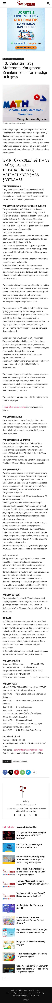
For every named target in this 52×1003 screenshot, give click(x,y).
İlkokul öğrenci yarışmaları (14, 407)
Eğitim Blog (35, 995)
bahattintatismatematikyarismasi (28, 750)
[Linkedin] (26, 815)
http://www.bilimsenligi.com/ (26, 805)
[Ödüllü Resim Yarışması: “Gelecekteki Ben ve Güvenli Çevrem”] (9, 920)
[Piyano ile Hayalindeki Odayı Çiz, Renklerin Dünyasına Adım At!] (9, 932)
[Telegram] (28, 772)
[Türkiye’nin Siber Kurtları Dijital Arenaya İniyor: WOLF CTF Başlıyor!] (9, 835)
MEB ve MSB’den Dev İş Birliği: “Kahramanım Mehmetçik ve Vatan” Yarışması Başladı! (30, 859)
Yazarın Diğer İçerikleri (27, 827)
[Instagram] (21, 815)
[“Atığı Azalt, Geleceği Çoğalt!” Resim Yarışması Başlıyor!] (9, 896)
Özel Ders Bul (34, 990)
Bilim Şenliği (39, 993)
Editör (26, 801)
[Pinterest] (16, 772)
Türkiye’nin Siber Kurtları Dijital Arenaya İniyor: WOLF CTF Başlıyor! (31, 835)
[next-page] (8, 978)
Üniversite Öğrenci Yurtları (15, 993)
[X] (10, 772)
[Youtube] (37, 815)
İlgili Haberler (8, 827)
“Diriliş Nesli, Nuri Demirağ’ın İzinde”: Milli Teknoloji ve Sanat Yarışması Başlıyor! (31, 872)
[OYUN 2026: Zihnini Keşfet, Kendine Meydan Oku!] (9, 847)
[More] (34, 772)
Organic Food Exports (20, 995)
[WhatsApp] (22, 772)
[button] (4, 3)
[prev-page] (4, 978)
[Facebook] (5, 772)
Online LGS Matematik (19, 990)
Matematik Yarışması (20, 761)
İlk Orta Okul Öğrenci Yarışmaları (13, 59)
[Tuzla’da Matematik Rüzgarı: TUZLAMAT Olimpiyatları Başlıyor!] (9, 884)
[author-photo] (26, 798)
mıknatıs (30, 993)
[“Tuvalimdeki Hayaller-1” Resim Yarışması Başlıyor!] (9, 956)
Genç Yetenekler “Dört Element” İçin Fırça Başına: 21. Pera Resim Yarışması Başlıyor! (32, 969)
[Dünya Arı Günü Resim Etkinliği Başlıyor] (9, 944)
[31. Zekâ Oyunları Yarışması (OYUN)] (9, 908)
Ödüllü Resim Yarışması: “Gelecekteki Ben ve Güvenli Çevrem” (30, 920)
